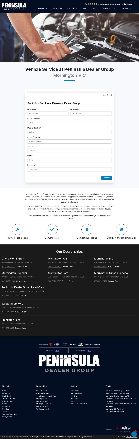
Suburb (30, 146)
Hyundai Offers (76, 393)
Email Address (33, 119)
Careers (4, 411)
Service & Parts (7, 401)
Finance (85, 8)
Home (4, 391)
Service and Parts (109, 8)
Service (19, 267)
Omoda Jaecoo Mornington (46, 396)
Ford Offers (75, 391)
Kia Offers (74, 396)
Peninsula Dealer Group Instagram (118, 393)
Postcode (31, 165)
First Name (32, 109)
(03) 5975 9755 (8, 267)
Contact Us (128, 4)
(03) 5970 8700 (54, 267)
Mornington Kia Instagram (115, 411)
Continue (106, 178)
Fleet (95, 8)
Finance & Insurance (9, 398)
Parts (24, 267)
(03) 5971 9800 (8, 312)
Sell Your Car (6, 406)
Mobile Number (34, 128)
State (30, 156)
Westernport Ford (12, 303)
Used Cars (5, 409)
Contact (125, 8)
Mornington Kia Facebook (115, 409)
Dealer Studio (132, 437)
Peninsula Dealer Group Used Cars (23, 287)
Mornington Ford (58, 273)
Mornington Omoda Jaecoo (111, 273)
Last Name (75, 109)
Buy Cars (42, 8)
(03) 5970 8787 (8, 296)
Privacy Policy (7, 417)
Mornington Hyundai (14, 273)
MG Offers (74, 398)
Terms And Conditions (9, 414)
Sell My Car (57, 8)
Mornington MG (103, 258)
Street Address (34, 137)
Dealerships (72, 8)
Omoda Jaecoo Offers (79, 404)
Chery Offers (75, 401)
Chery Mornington (13, 258)
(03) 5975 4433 (100, 267)
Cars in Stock (6, 396)
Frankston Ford (11, 320)
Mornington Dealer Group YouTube (118, 396)
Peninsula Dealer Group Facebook (118, 391)
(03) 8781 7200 (8, 328)
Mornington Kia (57, 258)
